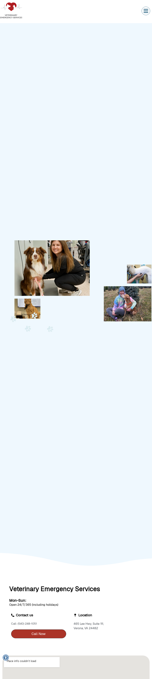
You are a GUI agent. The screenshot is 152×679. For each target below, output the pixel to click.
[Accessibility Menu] (6, 657)
